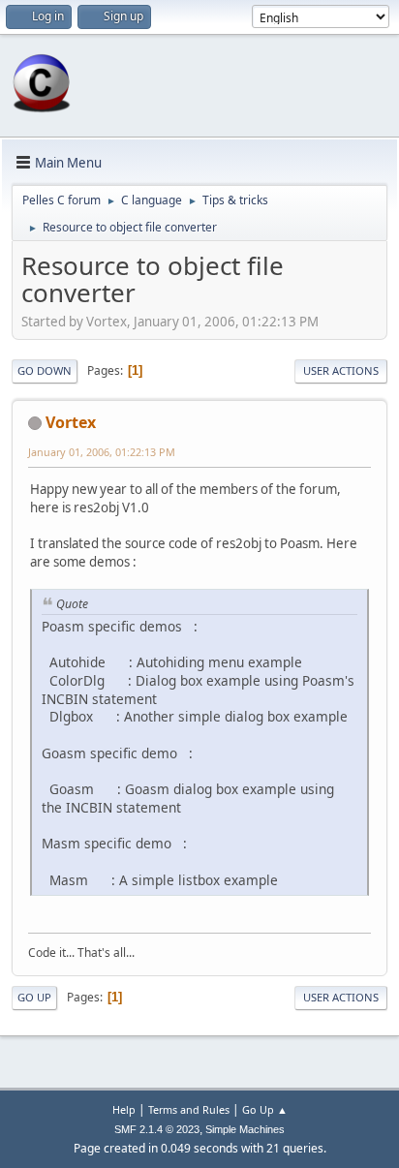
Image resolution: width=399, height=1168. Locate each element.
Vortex (71, 422)
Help (124, 1109)
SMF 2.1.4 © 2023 (157, 1129)
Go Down (44, 370)
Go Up (34, 997)
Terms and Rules (189, 1109)
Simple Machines (245, 1129)
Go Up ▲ (265, 1109)
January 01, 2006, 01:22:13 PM (101, 452)
